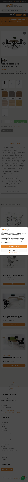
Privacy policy (17, 252)
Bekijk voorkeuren (14, 250)
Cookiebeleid (10, 252)
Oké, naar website (14, 246)
